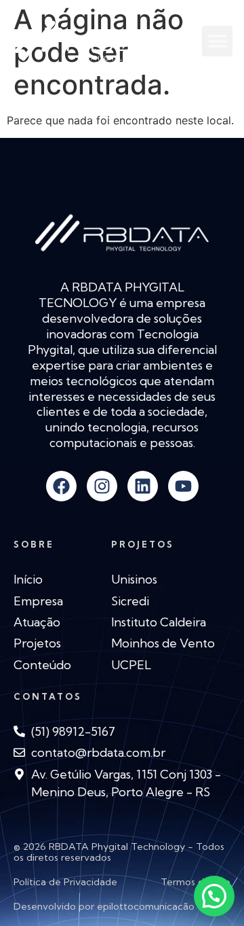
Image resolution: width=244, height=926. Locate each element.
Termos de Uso (195, 882)
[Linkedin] (142, 486)
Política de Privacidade (65, 882)
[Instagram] (102, 486)
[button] (217, 41)
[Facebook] (61, 486)
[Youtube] (183, 486)
